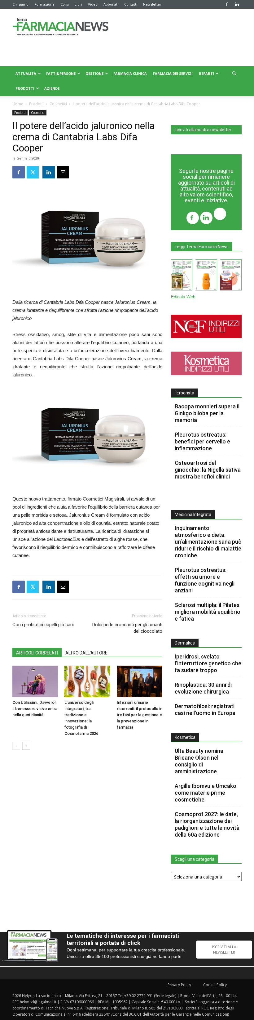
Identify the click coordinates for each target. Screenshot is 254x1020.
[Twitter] (220, 215)
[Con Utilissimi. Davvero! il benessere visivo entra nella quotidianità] (35, 681)
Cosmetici (58, 103)
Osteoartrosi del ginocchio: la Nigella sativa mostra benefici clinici (208, 470)
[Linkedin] (237, 4)
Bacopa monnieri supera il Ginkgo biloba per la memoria (207, 413)
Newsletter (152, 4)
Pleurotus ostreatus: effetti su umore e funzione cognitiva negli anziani (204, 580)
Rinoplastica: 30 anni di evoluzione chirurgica (203, 688)
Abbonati (110, 4)
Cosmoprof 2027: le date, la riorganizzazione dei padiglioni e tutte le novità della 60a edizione (207, 824)
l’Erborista (184, 392)
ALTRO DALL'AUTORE (86, 652)
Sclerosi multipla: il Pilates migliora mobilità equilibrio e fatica (207, 612)
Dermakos (185, 642)
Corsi (64, 4)
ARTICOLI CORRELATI (37, 652)
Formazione (44, 4)
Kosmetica (185, 737)
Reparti (206, 73)
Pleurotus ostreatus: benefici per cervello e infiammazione (202, 441)
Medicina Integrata (193, 514)
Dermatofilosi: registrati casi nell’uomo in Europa (205, 709)
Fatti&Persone (61, 73)
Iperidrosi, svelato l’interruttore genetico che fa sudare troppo (208, 663)
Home (17, 103)
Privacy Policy (179, 984)
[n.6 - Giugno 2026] (206, 276)
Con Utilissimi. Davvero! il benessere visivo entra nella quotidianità (34, 708)
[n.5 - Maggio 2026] (231, 276)
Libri (78, 4)
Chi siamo (20, 4)
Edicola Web (183, 296)
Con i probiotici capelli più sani (43, 624)
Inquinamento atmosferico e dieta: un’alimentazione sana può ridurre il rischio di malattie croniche (208, 542)
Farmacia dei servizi (173, 73)
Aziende (51, 88)
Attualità (25, 73)
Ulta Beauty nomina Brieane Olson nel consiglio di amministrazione (199, 761)
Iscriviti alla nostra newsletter (203, 129)
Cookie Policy (215, 984)
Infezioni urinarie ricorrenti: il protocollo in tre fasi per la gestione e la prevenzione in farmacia (139, 715)
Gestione (94, 73)
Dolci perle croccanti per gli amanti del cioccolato (127, 628)
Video (93, 4)
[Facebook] (226, 4)
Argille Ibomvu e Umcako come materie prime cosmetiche (205, 793)
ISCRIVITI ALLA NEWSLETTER (224, 949)
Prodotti (24, 88)
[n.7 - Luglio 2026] (181, 276)
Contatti (130, 4)
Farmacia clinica (130, 73)
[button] (234, 74)
